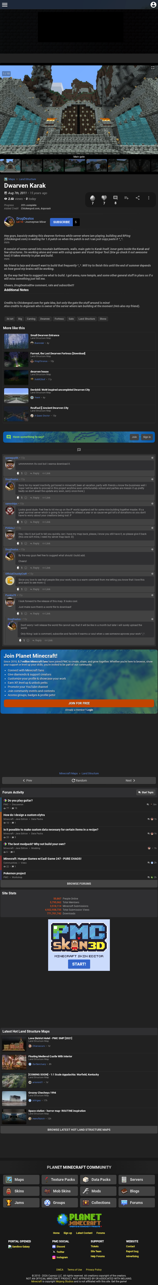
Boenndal (39, 343)
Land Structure (27, 179)
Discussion (17, 804)
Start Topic (147, 792)
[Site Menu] (4, 4)
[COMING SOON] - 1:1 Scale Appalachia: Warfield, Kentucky (63, 1074)
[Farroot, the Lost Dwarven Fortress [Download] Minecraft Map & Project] (16, 359)
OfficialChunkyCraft (16, 573)
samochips (11, 503)
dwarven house (39, 371)
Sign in (147, 437)
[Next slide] (149, 111)
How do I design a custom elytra (24, 815)
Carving (31, 318)
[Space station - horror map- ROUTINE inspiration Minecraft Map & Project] (14, 1116)
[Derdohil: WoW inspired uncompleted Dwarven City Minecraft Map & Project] (16, 395)
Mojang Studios (64, 1281)
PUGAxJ (10, 528)
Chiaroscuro (39, 1046)
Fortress (59, 318)
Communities (10, 863)
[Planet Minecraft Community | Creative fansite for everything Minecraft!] (79, 1220)
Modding (35, 848)
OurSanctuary (39, 1064)
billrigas (37, 1100)
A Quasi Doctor (42, 415)
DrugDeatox (25, 218)
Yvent (37, 397)
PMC (5, 804)
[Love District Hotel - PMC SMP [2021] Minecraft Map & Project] (14, 1044)
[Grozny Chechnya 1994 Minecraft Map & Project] (14, 1098)
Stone (103, 318)
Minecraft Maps (68, 773)
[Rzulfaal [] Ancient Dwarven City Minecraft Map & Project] (16, 413)
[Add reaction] (26, 473)
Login (90, 710)
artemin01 (38, 1082)
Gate (71, 318)
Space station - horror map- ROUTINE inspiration (57, 1110)
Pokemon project (14, 873)
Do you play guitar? (20, 800)
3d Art (10, 318)
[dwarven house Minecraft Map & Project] (16, 377)
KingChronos (41, 361)
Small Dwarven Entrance (44, 335)
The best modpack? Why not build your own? (36, 844)
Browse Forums (79, 883)
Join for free (79, 703)
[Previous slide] (8, 111)
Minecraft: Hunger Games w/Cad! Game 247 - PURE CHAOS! (42, 858)
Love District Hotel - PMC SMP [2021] (50, 1038)
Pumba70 (10, 595)
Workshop (17, 877)
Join (134, 437)
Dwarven (45, 318)
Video (24, 863)
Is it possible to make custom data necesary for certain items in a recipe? (50, 829)
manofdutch (39, 1118)
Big (20, 318)
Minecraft (36, 1281)
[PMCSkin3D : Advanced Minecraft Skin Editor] (79, 970)
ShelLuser (149, 848)
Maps (11, 179)
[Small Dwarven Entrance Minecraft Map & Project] (16, 341)
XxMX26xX (40, 379)
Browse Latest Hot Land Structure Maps (79, 1129)
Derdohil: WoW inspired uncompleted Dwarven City (60, 389)
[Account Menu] (153, 4)
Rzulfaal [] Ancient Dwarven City (49, 407)
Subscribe (61, 222)
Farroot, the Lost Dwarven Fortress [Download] (57, 353)
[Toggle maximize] (153, 68)
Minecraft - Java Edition (15, 819)
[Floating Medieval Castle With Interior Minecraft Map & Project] (14, 1062)
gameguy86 (11, 457)
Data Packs (37, 819)
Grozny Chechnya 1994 (42, 1092)
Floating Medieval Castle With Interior (50, 1056)
